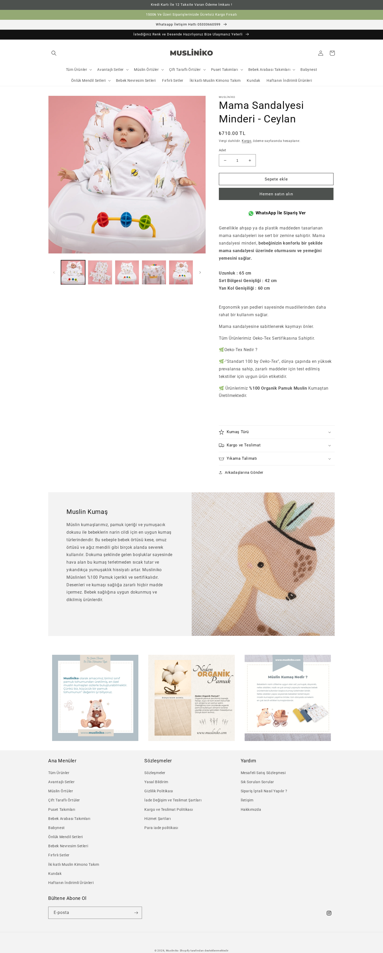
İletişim (247, 800)
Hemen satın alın (276, 194)
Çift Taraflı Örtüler (64, 800)
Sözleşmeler (154, 773)
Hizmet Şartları (157, 819)
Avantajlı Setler (61, 782)
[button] (54, 53)
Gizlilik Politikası (158, 791)
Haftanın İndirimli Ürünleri (71, 883)
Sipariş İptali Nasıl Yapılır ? (264, 791)
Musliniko (172, 950)
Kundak (55, 873)
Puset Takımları (61, 809)
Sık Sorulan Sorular (257, 782)
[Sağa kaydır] (200, 272)
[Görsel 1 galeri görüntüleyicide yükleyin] (73, 272)
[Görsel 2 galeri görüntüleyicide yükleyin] (100, 272)
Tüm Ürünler (59, 773)
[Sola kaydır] (54, 272)
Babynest (56, 828)
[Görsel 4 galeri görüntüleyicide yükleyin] (154, 272)
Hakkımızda (251, 809)
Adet (222, 150)
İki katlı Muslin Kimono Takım (73, 864)
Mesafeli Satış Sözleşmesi (263, 773)
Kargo (246, 141)
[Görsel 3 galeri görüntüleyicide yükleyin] (127, 272)
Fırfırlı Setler (59, 855)
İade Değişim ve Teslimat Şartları (172, 800)
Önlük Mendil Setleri (65, 837)
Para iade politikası (161, 828)
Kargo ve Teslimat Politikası (168, 809)
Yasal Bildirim (156, 782)
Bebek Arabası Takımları (69, 819)
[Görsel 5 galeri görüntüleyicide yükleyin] (181, 272)
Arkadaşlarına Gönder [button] (244, 472)
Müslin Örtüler (60, 791)
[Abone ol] (136, 913)
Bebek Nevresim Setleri (68, 846)
